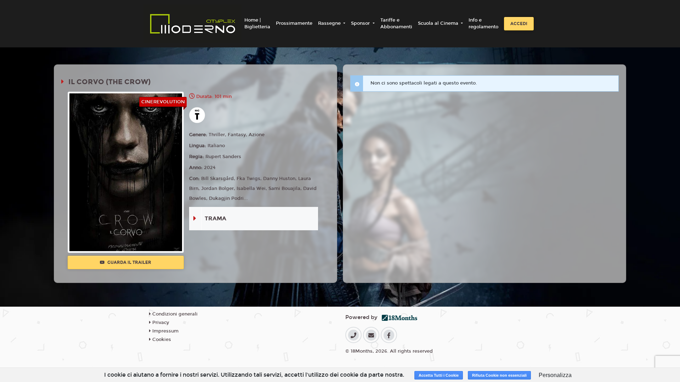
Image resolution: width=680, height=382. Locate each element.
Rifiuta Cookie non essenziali (499, 375)
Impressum (164, 331)
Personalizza (555, 375)
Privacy (160, 322)
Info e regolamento (483, 23)
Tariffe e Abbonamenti (396, 23)
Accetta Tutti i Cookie (439, 375)
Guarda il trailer (128, 262)
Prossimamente (294, 23)
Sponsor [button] (361, 23)
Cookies (161, 339)
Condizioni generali (174, 314)
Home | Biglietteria (257, 23)
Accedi (518, 23)
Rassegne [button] (330, 23)
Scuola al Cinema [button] (439, 23)
